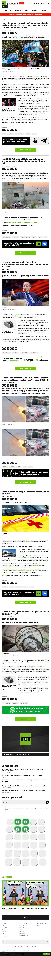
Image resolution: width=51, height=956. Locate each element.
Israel (40, 237)
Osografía (7, 877)
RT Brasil (14, 950)
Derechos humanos (25, 237)
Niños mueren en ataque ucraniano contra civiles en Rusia (25, 14)
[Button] (30, 3)
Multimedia (34, 10)
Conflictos (16, 237)
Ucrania (30, 466)
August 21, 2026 (29, 225)
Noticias (5, 10)
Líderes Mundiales (6, 936)
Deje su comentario (25, 149)
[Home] (4, 3)
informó (28, 541)
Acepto (10, 805)
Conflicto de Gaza (6, 237)
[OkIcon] (46, 3)
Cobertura (21, 931)
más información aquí (25, 954)
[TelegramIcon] (41, 3)
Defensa (12, 466)
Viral (11, 10)
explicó (39, 666)
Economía (15, 352)
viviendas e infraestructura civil (25, 567)
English (29, 950)
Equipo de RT (45, 10)
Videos (3, 929)
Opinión (27, 10)
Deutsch (24, 950)
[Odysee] (21, 946)
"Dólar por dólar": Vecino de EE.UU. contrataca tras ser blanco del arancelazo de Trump (25, 786)
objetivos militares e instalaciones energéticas (24, 570)
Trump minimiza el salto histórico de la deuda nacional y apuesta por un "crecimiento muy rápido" (24, 780)
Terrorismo (18, 586)
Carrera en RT (22, 933)
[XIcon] (39, 3)
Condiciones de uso (23, 935)
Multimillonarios (34, 352)
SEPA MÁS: (4, 575)
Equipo (20, 929)
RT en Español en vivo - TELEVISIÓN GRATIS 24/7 (16, 754)
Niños (31, 586)
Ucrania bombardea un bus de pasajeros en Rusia (9, 559)
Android (38, 925)
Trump (34, 133)
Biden (4, 133)
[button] (25, 442)
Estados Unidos (19, 133)
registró (36, 76)
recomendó (18, 314)
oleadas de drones (36, 565)
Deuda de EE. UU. (6, 352)
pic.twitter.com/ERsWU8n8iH (29, 222)
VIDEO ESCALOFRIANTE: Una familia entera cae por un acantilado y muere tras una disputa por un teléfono (23, 770)
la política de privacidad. (11, 806)
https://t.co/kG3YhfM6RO (14, 222)
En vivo (21, 3)
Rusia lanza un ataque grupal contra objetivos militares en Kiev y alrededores (22, 775)
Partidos (28, 133)
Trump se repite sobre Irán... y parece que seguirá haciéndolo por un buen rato (24, 909)
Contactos (21, 927)
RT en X (25, 917)
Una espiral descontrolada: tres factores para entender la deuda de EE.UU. (9, 332)
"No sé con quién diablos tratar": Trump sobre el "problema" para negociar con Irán (24, 790)
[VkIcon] (34, 3)
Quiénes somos (22, 925)
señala (6, 118)
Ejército (34, 237)
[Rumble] (36, 3)
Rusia (25, 466)
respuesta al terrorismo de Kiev (12, 569)
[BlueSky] (43, 3)
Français (35, 950)
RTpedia (4, 933)
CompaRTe (8, 950)
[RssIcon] (33, 946)
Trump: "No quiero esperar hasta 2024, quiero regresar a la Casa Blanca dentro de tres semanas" (9, 110)
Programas (18, 10)
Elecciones (10, 133)
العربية (19, 950)
